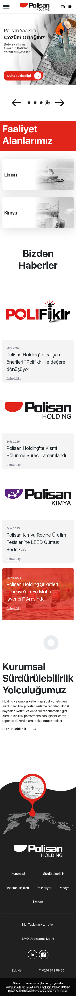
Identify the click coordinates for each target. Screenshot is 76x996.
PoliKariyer (44, 888)
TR (63, 6)
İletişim (38, 902)
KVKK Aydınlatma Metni (38, 939)
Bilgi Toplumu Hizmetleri (38, 924)
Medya (65, 888)
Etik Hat (17, 970)
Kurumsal (18, 874)
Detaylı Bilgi (13, 378)
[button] (6, 6)
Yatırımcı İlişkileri (17, 888)
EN (70, 6)
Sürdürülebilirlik (14, 729)
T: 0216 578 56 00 (51, 970)
